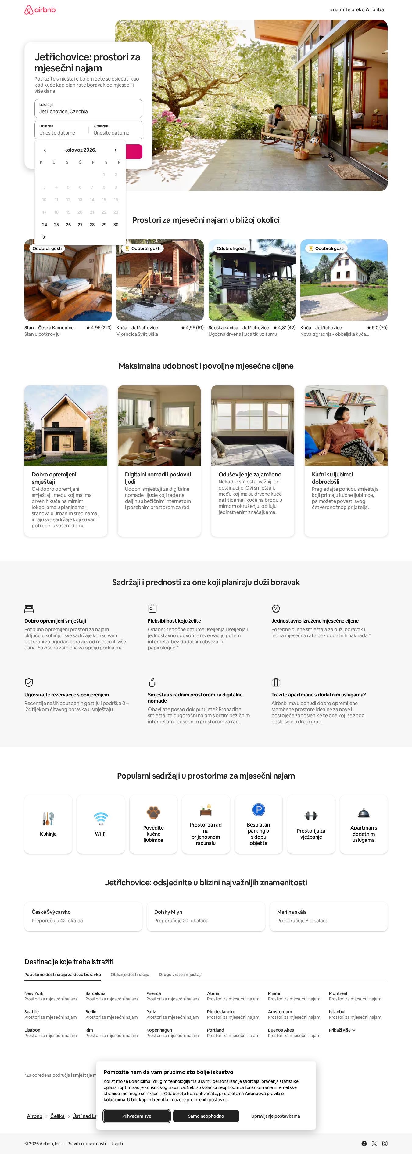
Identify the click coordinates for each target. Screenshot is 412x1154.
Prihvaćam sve (136, 1116)
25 (56, 224)
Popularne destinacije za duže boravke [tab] (62, 974)
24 (44, 224)
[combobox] (88, 111)
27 (80, 224)
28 (92, 224)
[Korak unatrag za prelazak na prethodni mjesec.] (45, 150)
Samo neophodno (206, 1116)
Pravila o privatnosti (86, 1143)
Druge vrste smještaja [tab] (181, 974)
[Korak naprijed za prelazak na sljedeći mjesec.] (115, 150)
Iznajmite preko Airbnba (356, 9)
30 (116, 224)
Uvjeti (117, 1143)
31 (44, 237)
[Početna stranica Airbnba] (40, 9)
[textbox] (61, 132)
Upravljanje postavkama (275, 1116)
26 (68, 224)
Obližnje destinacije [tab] (130, 974)
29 (104, 224)
